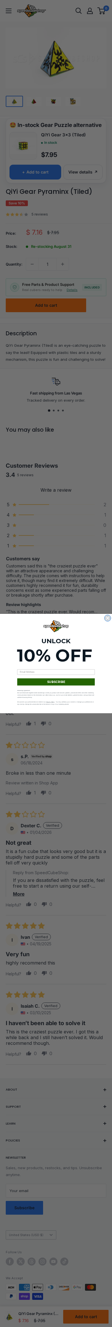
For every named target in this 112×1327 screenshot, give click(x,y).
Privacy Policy (50, 702)
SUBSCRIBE (56, 682)
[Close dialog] (108, 618)
